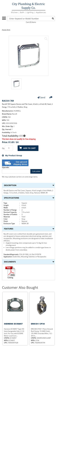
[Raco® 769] (46, 38)
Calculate (36, 171)
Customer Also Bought (20, 287)
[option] (16, 85)
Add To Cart (29, 148)
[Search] (53, 18)
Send (42, 97)
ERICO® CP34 (38, 323)
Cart (31, 22)
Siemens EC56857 (13, 323)
